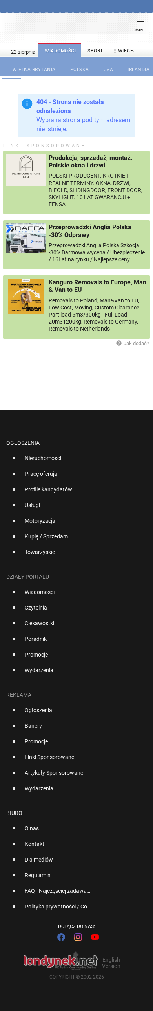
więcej (124, 51)
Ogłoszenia (23, 443)
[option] (73, 461)
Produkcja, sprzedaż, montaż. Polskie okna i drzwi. (91, 161)
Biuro (14, 813)
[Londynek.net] (73, 26)
